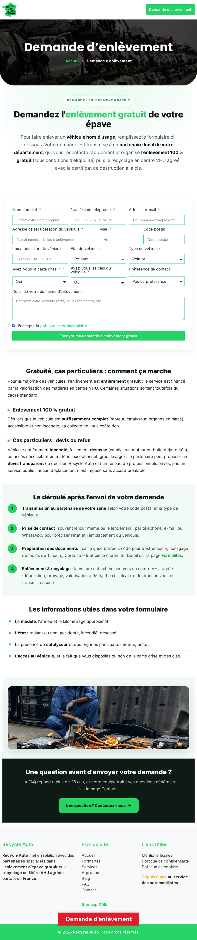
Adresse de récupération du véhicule (46, 229)
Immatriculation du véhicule (37, 249)
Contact (89, 890)
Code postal (154, 229)
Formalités (172, 555)
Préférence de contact (149, 269)
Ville (104, 229)
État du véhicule (85, 249)
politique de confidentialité (63, 325)
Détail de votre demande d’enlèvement (47, 292)
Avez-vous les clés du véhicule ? (91, 270)
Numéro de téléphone (91, 210)
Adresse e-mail (143, 210)
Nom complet (25, 210)
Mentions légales (157, 855)
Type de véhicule (144, 249)
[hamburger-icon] (135, 9)
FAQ (85, 884)
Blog (86, 878)
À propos (90, 872)
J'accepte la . (52, 325)
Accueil (72, 60)
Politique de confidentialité (165, 861)
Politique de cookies (160, 866)
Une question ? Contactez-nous (96, 805)
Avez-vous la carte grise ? (36, 269)
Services (89, 866)
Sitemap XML (94, 904)
